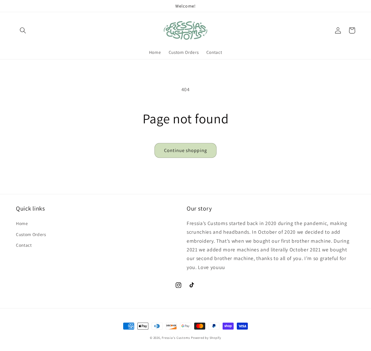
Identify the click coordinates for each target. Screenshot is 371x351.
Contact (24, 245)
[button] (23, 30)
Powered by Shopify (206, 338)
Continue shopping (185, 150)
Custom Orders (31, 234)
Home (22, 223)
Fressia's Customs (176, 338)
